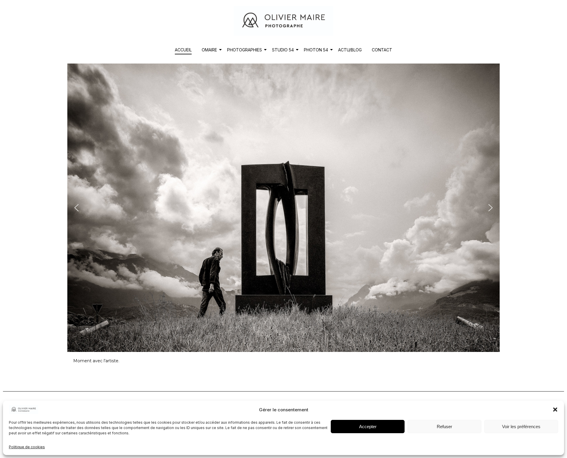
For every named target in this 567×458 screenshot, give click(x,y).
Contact (382, 49)
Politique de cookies (27, 447)
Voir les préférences (521, 426)
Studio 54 (283, 49)
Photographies (244, 49)
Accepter (368, 426)
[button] (555, 409)
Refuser (444, 426)
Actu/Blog (350, 49)
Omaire (209, 49)
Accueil (183, 49)
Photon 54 (316, 49)
